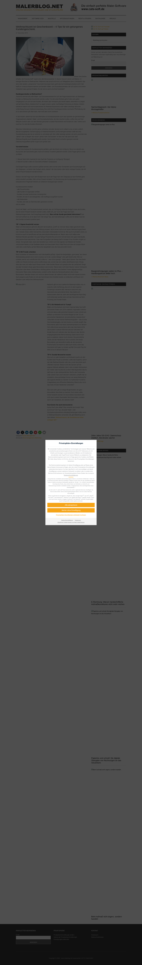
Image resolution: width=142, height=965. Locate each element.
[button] (71, 505)
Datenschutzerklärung (71, 475)
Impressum (78, 520)
